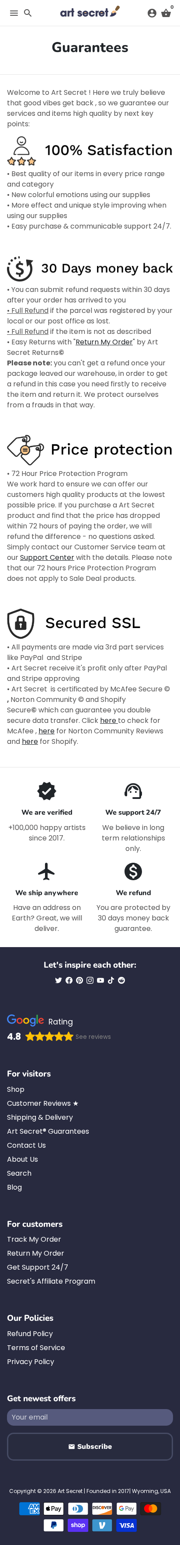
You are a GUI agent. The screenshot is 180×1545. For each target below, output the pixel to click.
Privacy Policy (30, 1362)
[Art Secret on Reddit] (121, 981)
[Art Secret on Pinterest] (79, 981)
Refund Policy (30, 1334)
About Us (22, 1159)
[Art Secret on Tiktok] (110, 981)
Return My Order (104, 342)
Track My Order (34, 1239)
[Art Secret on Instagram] (90, 981)
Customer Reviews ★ (43, 1103)
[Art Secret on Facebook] (69, 981)
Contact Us (26, 1145)
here (109, 720)
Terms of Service (36, 1348)
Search (19, 1173)
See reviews (93, 1037)
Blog (14, 1187)
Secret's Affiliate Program (51, 1281)
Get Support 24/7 (37, 1267)
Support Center (47, 557)
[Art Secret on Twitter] (58, 981)
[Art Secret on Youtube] (100, 981)
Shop (15, 1089)
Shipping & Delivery (40, 1117)
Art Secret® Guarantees (48, 1131)
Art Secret (70, 1491)
